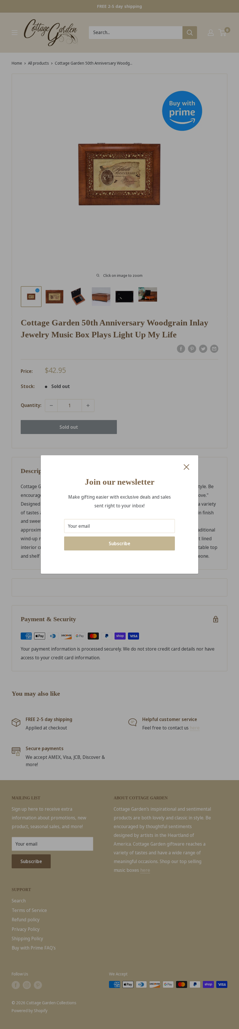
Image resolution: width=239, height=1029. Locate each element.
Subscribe (119, 543)
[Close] (186, 466)
